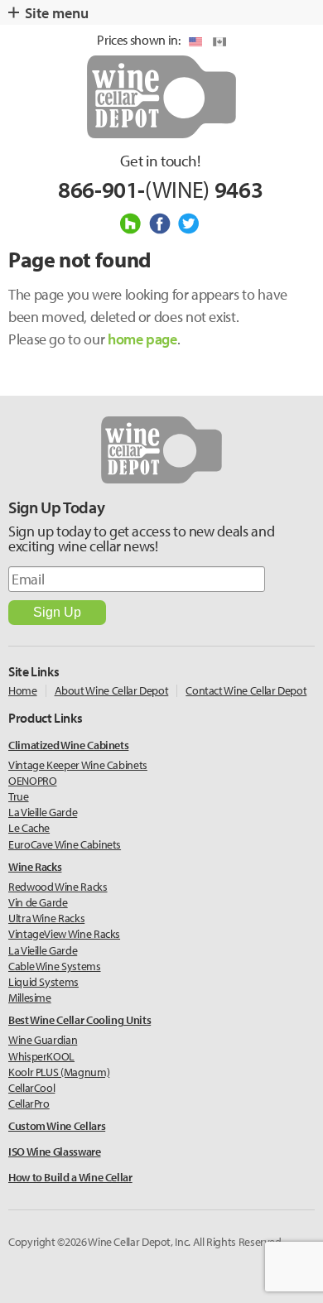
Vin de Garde (38, 902)
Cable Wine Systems (54, 966)
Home (22, 691)
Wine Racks (34, 867)
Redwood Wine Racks (58, 886)
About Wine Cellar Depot (112, 691)
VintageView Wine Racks (64, 933)
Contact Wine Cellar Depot (246, 691)
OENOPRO (32, 780)
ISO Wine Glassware (54, 1152)
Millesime (29, 997)
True (18, 796)
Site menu (57, 12)
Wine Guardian (42, 1039)
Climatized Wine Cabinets (68, 745)
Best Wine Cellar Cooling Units (79, 1020)
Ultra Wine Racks (46, 918)
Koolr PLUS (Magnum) (58, 1072)
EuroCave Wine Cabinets (64, 844)
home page (142, 339)
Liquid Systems (43, 981)
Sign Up (57, 612)
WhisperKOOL (41, 1056)
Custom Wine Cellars (56, 1126)
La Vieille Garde (42, 812)
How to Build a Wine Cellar (70, 1177)
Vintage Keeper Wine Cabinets (77, 764)
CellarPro (29, 1103)
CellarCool (31, 1087)
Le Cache (29, 827)
